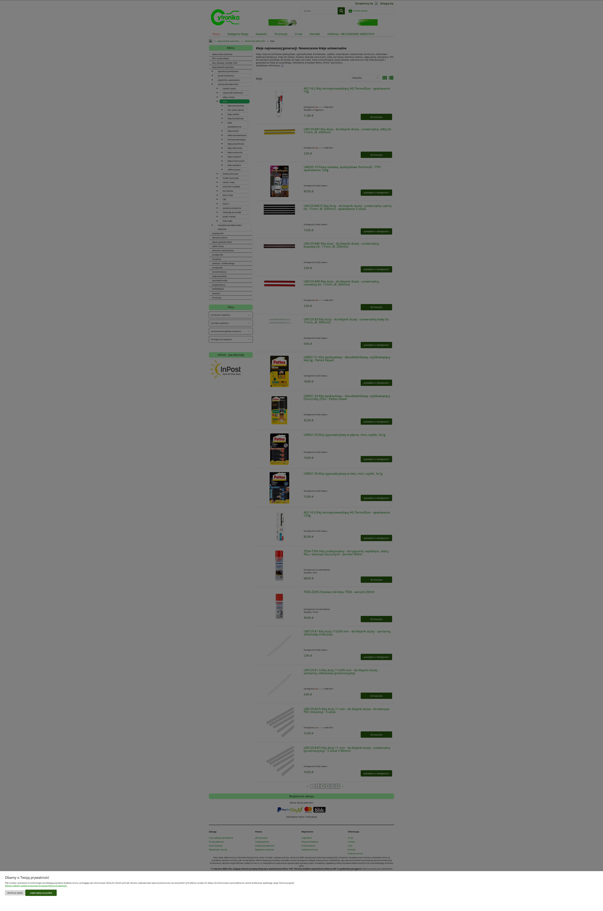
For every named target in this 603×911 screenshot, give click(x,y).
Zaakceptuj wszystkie (41, 893)
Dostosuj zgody (15, 892)
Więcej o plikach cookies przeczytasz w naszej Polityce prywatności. (36, 885)
